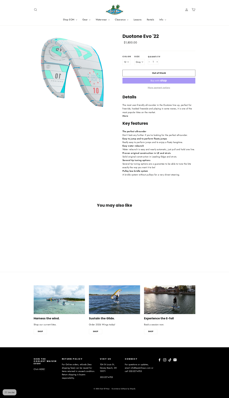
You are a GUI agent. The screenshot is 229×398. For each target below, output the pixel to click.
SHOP (40, 331)
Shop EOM (69, 19)
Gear (85, 19)
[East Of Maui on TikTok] (169, 359)
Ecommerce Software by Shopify (123, 389)
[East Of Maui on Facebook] (159, 359)
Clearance (120, 19)
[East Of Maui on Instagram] (164, 359)
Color (126, 57)
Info (161, 19)
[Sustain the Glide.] (114, 299)
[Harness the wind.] (59, 299)
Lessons (138, 19)
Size (137, 57)
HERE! (42, 369)
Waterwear (102, 19)
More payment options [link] (159, 87)
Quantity (154, 57)
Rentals (150, 19)
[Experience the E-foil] (169, 299)
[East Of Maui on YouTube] (175, 359)
